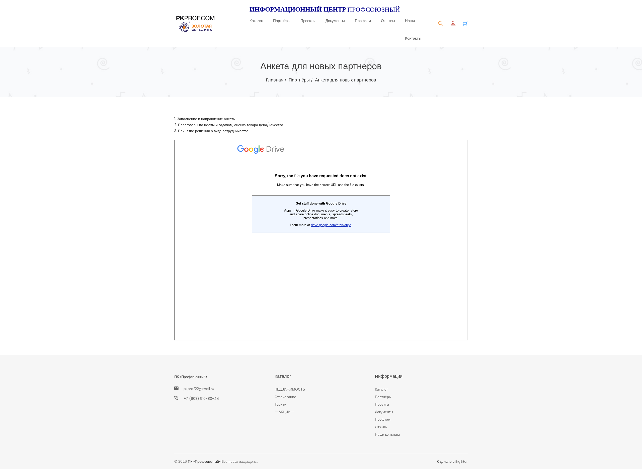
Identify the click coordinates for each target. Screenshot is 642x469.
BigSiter (461, 461)
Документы (335, 20)
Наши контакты (413, 29)
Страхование (285, 396)
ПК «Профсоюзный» (190, 376)
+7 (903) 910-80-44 (201, 398)
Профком (363, 20)
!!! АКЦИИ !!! (284, 411)
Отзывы (388, 20)
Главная (274, 80)
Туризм (280, 404)
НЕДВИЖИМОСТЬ (290, 389)
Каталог (256, 20)
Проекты (307, 20)
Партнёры (281, 20)
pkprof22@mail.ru (199, 388)
